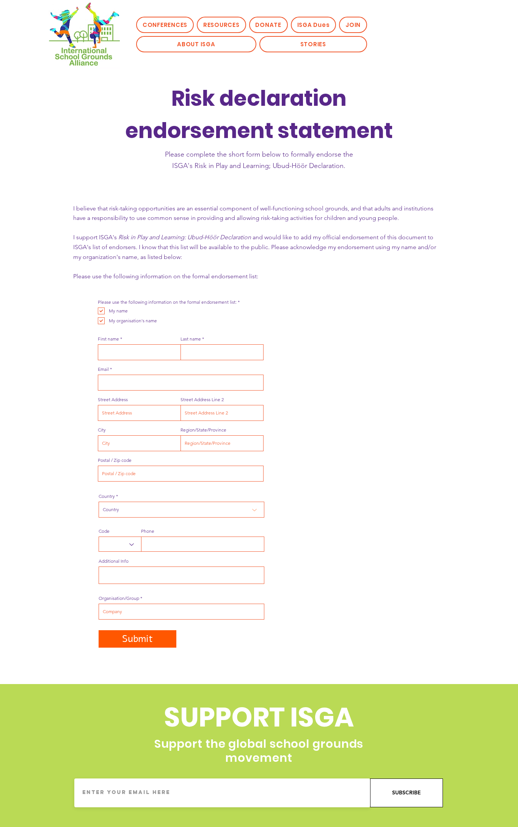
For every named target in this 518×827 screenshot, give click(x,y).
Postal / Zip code (115, 460)
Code (104, 531)
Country (107, 496)
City (102, 430)
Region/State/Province (203, 430)
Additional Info (114, 561)
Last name (191, 339)
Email (103, 369)
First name (108, 339)
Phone (147, 531)
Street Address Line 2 (202, 399)
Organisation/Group (119, 598)
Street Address (113, 399)
